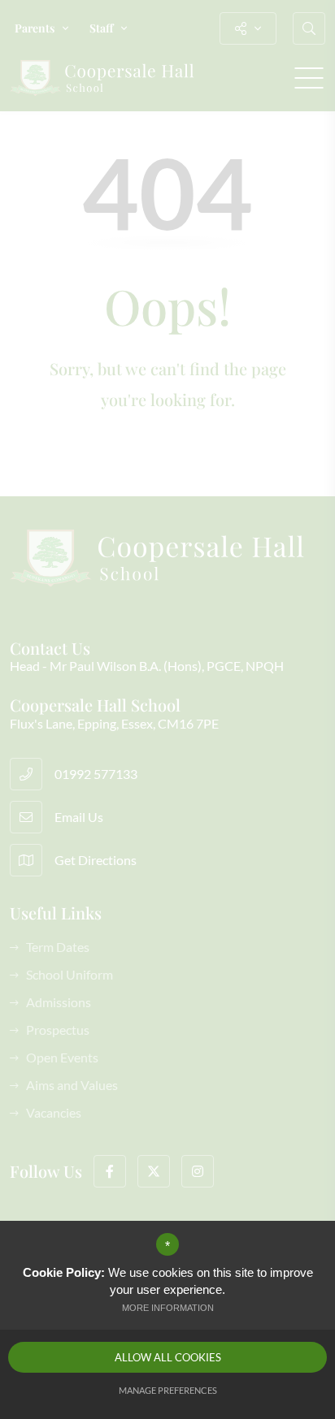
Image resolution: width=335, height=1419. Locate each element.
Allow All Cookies (168, 1357)
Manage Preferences (168, 1390)
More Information (168, 1308)
